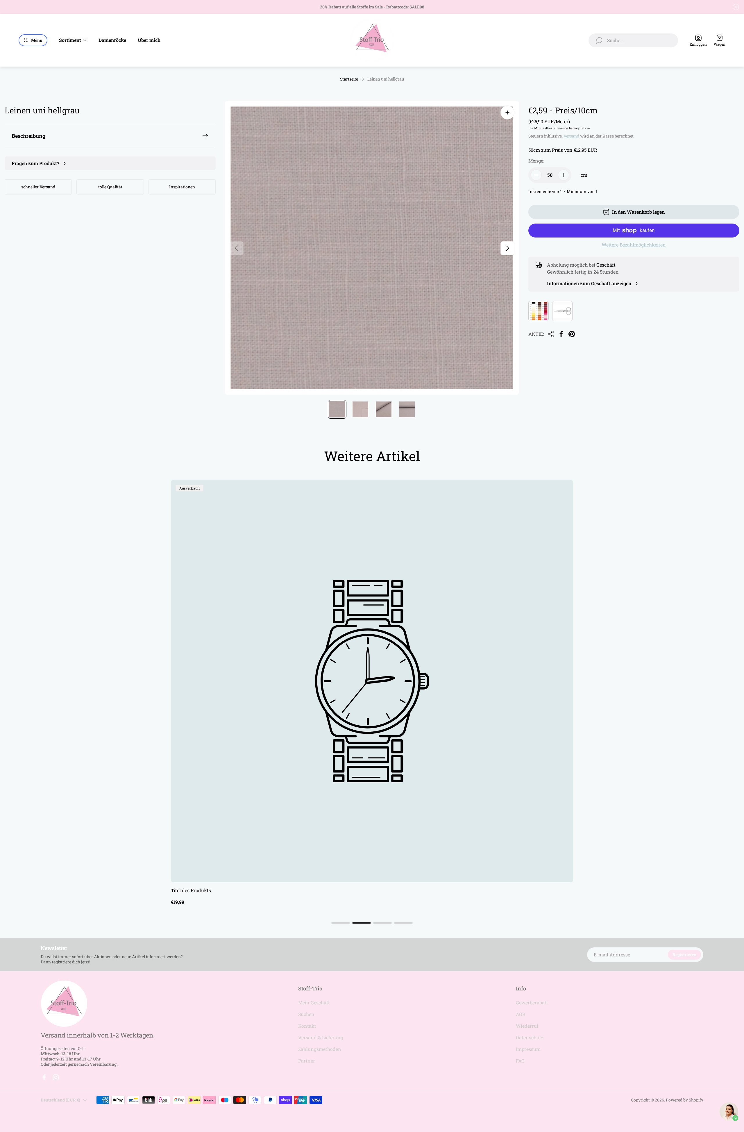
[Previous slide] (237, 248)
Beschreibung (28, 135)
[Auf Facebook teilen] (561, 334)
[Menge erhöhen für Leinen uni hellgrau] (563, 175)
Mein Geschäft (314, 1002)
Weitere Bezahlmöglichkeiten (634, 244)
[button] (340, 923)
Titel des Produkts (191, 890)
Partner (306, 1061)
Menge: (536, 161)
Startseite (349, 79)
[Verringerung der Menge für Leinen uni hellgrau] (536, 175)
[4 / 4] (407, 409)
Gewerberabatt (532, 1002)
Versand (571, 136)
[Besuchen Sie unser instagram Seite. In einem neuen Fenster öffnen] (55, 1077)
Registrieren (684, 954)
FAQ (520, 1061)
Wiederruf (527, 1026)
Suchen (306, 1014)
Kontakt (307, 1026)
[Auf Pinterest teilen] (571, 334)
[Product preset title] (372, 681)
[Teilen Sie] (550, 334)
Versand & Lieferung (320, 1037)
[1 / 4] (337, 409)
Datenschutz (529, 1037)
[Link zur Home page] (64, 1004)
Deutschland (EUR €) (60, 1100)
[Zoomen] (507, 112)
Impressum (528, 1049)
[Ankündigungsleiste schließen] (735, 6)
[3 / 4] (383, 409)
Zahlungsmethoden (319, 1049)
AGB (520, 1014)
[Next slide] (507, 248)
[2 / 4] (360, 409)
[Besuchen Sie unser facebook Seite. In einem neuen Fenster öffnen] (44, 1077)
